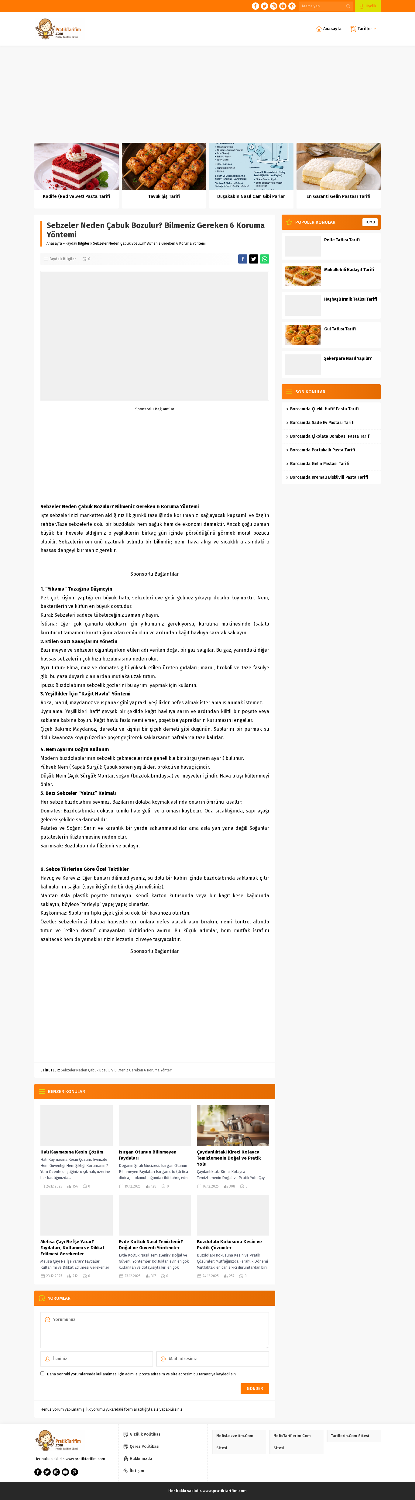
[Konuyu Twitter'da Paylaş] (253, 259)
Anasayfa (54, 243)
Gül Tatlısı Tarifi (340, 329)
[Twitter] (264, 6)
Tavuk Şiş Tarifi (164, 196)
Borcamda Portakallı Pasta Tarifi (322, 450)
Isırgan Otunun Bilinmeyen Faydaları (148, 1155)
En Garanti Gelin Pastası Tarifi (338, 196)
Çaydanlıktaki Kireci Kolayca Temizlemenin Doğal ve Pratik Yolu (229, 1158)
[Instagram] (273, 6)
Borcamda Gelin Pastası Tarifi (319, 463)
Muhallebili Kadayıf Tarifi (349, 269)
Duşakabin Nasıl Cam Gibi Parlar (251, 196)
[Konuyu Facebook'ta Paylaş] (242, 259)
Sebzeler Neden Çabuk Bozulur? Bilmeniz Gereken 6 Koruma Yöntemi (117, 1070)
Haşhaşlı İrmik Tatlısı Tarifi (350, 299)
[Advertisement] (207, 91)
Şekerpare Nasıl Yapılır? (348, 358)
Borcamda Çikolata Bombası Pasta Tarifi (330, 436)
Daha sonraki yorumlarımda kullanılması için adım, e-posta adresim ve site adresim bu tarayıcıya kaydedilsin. (142, 1374)
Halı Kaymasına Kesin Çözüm (71, 1152)
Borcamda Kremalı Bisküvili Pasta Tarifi (329, 477)
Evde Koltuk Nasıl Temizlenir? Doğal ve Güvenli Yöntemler (151, 1244)
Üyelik (371, 6)
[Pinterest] (292, 6)
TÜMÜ (370, 222)
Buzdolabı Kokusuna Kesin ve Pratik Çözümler (229, 1244)
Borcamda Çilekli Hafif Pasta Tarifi (324, 409)
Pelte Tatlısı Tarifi (342, 240)
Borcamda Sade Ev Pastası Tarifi (322, 422)
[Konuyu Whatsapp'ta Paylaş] (264, 259)
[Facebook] (255, 6)
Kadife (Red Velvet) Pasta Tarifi (76, 196)
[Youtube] (282, 6)
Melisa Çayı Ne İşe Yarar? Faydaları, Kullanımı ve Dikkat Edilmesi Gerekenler (72, 1248)
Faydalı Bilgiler (77, 243)
